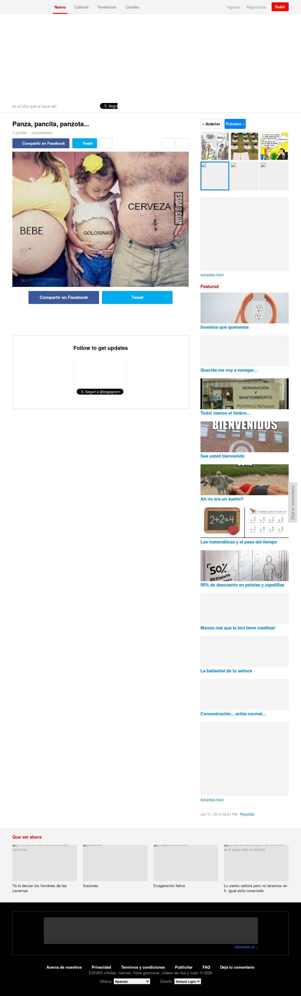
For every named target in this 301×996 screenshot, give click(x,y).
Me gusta (168, 143)
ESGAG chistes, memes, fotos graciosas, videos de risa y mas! (31, 7)
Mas (106, 143)
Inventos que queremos (224, 327)
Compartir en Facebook (43, 143)
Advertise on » (246, 946)
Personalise (283, 106)
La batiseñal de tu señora (226, 670)
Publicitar (184, 967)
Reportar (247, 814)
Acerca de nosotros (64, 967)
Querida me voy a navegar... (228, 370)
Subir (280, 6)
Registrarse (256, 7)
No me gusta (182, 143)
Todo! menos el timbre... (225, 412)
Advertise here (212, 274)
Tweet (87, 143)
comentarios (42, 132)
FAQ (206, 967)
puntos (19, 132)
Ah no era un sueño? (221, 498)
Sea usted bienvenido (222, 455)
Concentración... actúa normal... (233, 713)
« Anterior (211, 124)
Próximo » (235, 124)
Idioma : (107, 981)
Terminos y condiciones (143, 967)
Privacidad (101, 967)
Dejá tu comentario (237, 967)
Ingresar (233, 7)
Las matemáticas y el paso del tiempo (238, 541)
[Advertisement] (150, 58)
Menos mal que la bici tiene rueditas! (237, 627)
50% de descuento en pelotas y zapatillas (242, 584)
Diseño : (167, 981)
